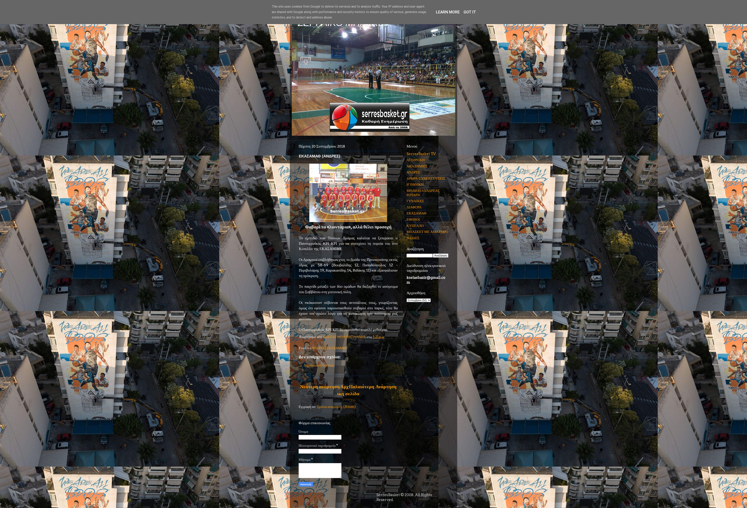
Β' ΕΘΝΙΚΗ (415, 184)
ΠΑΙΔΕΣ (413, 238)
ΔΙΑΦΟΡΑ (414, 207)
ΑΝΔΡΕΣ (318, 348)
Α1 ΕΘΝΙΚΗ (416, 160)
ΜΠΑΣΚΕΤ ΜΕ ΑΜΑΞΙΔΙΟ (427, 232)
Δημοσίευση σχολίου (319, 365)
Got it (470, 12)
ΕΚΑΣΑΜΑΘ (336, 348)
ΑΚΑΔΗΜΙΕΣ (417, 166)
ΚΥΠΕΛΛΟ (415, 226)
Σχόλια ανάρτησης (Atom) (336, 407)
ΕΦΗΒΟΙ (413, 219)
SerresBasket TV (421, 154)
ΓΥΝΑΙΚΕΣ (415, 201)
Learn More (448, 12)
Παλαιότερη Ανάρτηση (372, 386)
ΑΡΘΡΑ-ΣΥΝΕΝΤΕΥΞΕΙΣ (426, 178)
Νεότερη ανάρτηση (320, 386)
